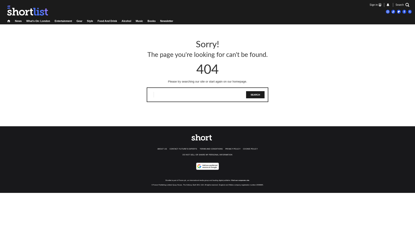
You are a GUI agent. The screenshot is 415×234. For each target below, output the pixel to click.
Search (255, 94)
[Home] (8, 21)
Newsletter (166, 21)
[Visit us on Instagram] (388, 12)
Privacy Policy (232, 149)
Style (90, 21)
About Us (162, 149)
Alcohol (126, 21)
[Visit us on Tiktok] (393, 12)
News (18, 21)
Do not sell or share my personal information (207, 155)
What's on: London (38, 21)
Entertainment (63, 21)
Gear (79, 21)
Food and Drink (107, 21)
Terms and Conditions (211, 149)
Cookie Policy (250, 149)
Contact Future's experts (183, 149)
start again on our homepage (227, 81)
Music (139, 21)
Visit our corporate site (240, 180)
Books (152, 21)
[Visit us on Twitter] (410, 12)
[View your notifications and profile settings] (388, 5)
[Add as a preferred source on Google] (207, 166)
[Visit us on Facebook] (404, 12)
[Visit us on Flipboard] (399, 12)
